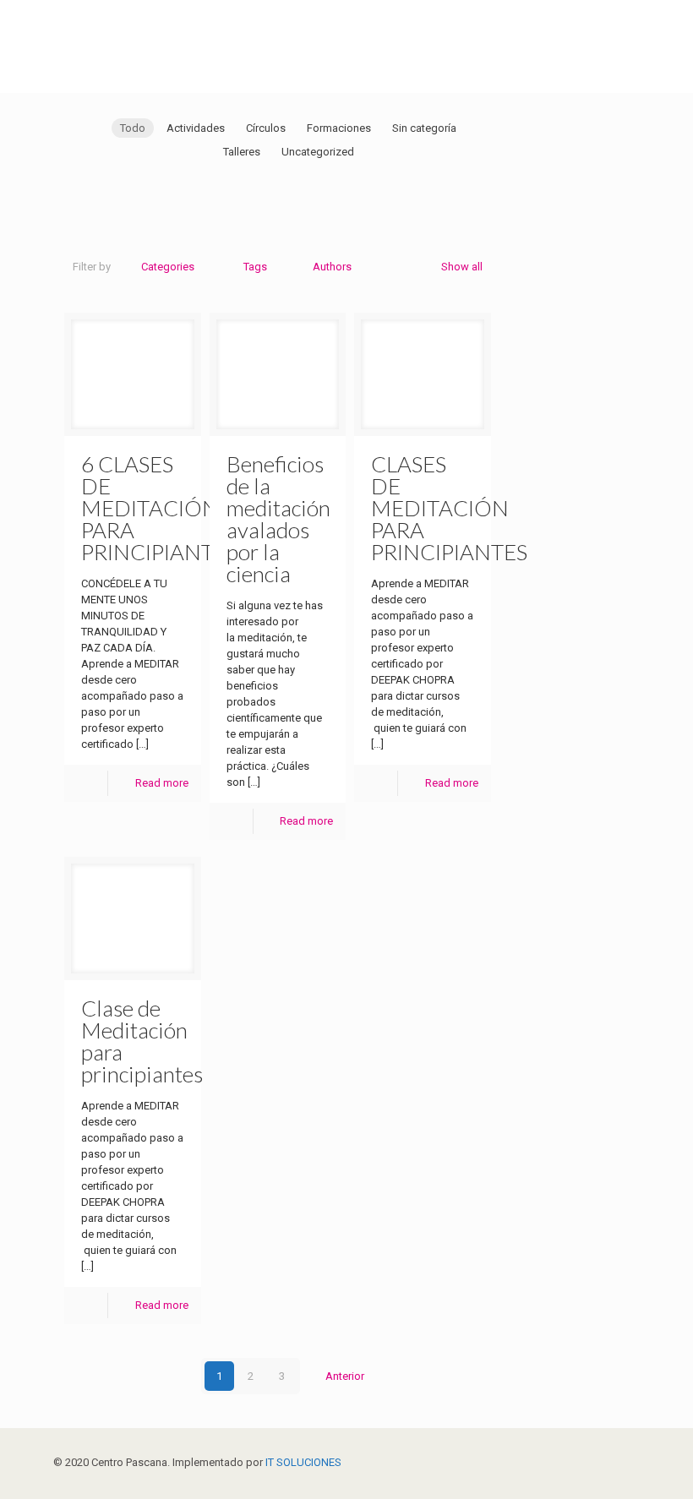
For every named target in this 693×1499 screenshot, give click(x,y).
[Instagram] (614, 1461)
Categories (167, 266)
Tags (255, 266)
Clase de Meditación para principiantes (142, 1041)
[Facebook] (568, 1461)
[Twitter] (591, 1461)
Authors (332, 266)
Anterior (344, 1376)
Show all (462, 266)
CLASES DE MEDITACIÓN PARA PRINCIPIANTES (449, 507)
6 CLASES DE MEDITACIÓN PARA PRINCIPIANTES (159, 507)
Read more (161, 783)
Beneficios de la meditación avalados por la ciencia (278, 518)
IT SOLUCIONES (303, 1462)
